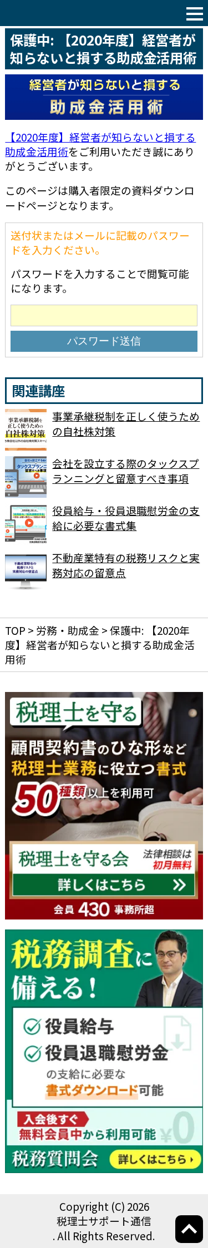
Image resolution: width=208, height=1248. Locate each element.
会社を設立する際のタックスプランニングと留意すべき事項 (125, 470)
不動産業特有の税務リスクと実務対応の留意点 (126, 564)
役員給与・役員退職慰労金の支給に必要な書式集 (126, 517)
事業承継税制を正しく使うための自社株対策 (126, 423)
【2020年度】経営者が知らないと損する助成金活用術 (100, 144)
